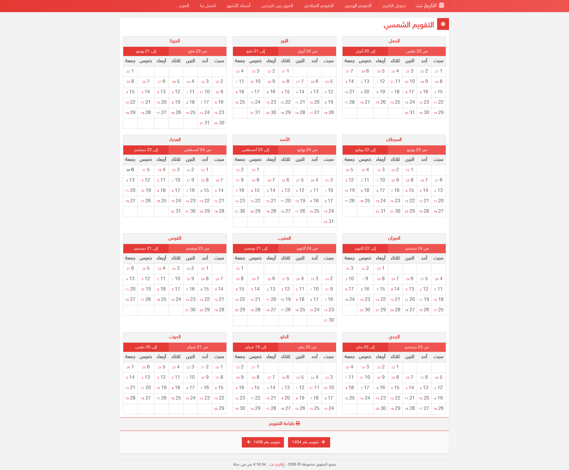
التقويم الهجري (358, 6)
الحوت (175, 337)
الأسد (284, 140)
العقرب (284, 238)
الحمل (394, 41)
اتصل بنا (208, 6)
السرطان (394, 140)
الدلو (284, 337)
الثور (284, 41)
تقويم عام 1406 (266, 442)
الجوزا (175, 41)
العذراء (175, 140)
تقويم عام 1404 (306, 442)
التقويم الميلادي (319, 6)
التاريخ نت (427, 6)
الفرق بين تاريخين (277, 6)
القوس (174, 238)
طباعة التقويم (282, 424)
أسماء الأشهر (238, 6)
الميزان (394, 238)
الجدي (394, 337)
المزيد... (182, 6)
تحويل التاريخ (394, 6)
